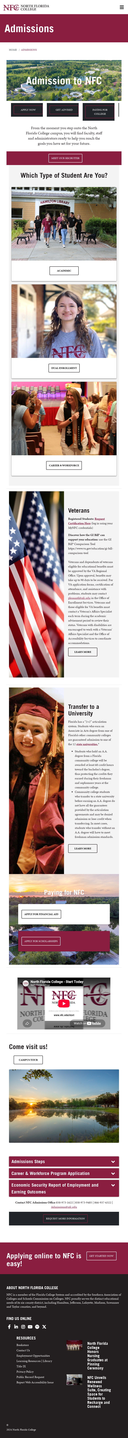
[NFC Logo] (26, 8)
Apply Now (28, 110)
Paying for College (100, 112)
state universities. (87, 744)
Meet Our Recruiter (65, 158)
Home (13, 50)
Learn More (82, 652)
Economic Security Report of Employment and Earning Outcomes (55, 1188)
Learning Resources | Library (34, 1361)
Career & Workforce (64, 465)
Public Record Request (30, 1377)
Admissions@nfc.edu (64, 1207)
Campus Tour (28, 1060)
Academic (64, 271)
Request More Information (65, 1218)
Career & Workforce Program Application (51, 1173)
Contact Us (23, 1350)
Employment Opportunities (33, 1355)
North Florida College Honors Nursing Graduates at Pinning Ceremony (97, 1356)
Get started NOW (101, 1256)
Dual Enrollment (64, 368)
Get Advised (64, 110)
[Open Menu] (122, 7)
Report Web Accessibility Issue (35, 1382)
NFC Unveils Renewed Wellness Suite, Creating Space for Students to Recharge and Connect (99, 1392)
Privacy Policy (25, 1371)
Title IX (21, 1366)
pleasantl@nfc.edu (79, 598)
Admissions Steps (28, 1161)
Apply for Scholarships (41, 941)
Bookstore (23, 1345)
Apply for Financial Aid (41, 914)
